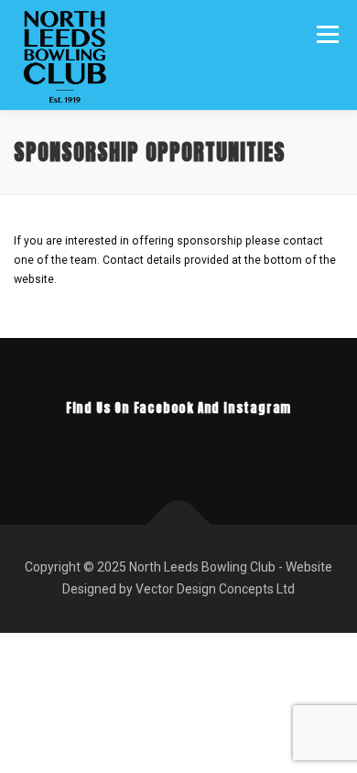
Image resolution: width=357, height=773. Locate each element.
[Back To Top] (178, 525)
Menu (326, 33)
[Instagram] (204, 447)
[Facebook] (153, 447)
